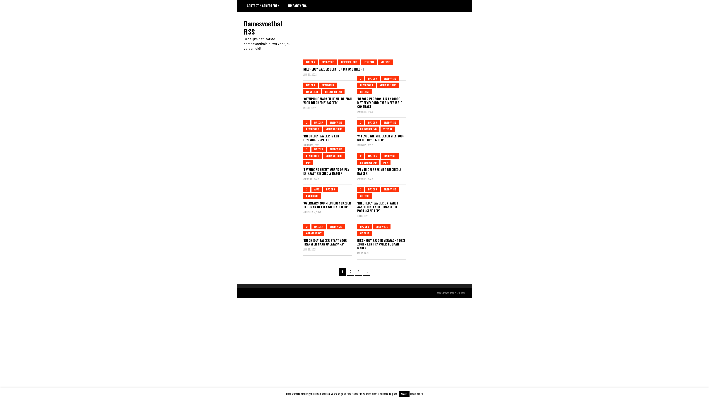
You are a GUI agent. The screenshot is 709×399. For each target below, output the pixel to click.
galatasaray (313, 233)
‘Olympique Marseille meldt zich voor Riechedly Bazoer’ (327, 101)
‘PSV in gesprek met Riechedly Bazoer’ (379, 171)
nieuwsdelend (348, 62)
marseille (312, 92)
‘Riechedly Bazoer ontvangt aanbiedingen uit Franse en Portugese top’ (377, 207)
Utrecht (369, 62)
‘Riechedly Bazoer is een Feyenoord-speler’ (321, 138)
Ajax (316, 189)
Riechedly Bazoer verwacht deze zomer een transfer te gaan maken (381, 244)
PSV (308, 162)
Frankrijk (328, 85)
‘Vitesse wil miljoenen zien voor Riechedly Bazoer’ (381, 138)
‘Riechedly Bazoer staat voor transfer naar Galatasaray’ (325, 242)
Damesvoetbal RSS (263, 27)
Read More (416, 394)
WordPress (460, 293)
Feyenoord (366, 85)
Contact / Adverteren (263, 6)
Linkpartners (297, 6)
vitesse (385, 62)
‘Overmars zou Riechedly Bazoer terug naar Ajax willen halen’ (327, 205)
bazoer (310, 62)
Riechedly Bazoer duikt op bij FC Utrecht (333, 69)
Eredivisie (328, 62)
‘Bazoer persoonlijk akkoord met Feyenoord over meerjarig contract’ (379, 103)
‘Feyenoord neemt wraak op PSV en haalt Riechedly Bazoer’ (326, 171)
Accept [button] (404, 394)
